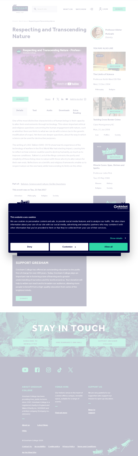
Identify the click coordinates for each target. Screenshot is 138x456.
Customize (67, 247)
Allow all (108, 247)
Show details (116, 238)
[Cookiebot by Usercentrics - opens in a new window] (116, 207)
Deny (29, 247)
